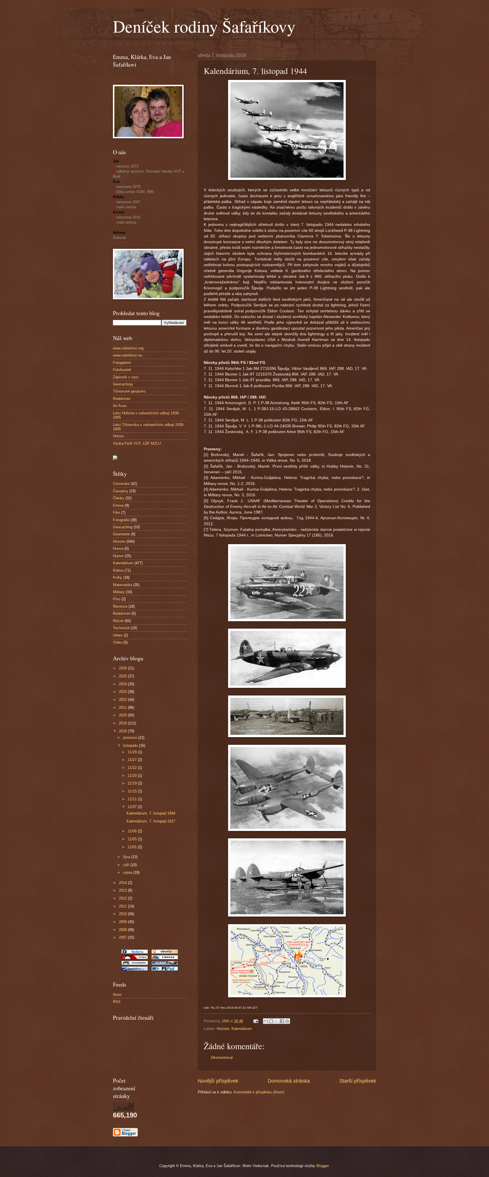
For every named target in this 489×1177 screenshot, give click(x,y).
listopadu (131, 745)
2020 (123, 715)
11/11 (133, 799)
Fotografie (121, 520)
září (126, 865)
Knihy (117, 577)
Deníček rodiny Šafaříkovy (204, 26)
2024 (123, 684)
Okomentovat (222, 1057)
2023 (123, 692)
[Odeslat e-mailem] (266, 1021)
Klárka (118, 570)
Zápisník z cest (125, 377)
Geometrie (121, 534)
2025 (123, 676)
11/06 (133, 831)
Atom (117, 995)
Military (119, 592)
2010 (123, 914)
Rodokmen (121, 398)
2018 (123, 731)
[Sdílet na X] (276, 1021)
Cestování (121, 484)
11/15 (133, 791)
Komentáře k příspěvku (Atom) (259, 1092)
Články (118, 498)
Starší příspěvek (357, 1081)
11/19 (133, 783)
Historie (223, 1029)
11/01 (133, 847)
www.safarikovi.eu (127, 355)
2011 (123, 906)
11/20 (133, 775)
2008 (123, 930)
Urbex (118, 635)
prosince (130, 737)
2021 (123, 707)
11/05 (133, 839)
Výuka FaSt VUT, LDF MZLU (137, 443)
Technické (121, 628)
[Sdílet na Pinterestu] (287, 1021)
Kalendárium (241, 1029)
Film (116, 512)
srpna (128, 872)
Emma (118, 505)
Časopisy (120, 491)
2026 (123, 668)
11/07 (133, 807)
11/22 (133, 767)
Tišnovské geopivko (129, 391)
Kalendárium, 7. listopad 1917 (150, 821)
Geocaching (122, 384)
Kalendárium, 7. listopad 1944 (150, 813)
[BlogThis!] (271, 1021)
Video (117, 642)
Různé (118, 621)
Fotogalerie (122, 362)
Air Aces (120, 406)
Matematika (122, 585)
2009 (123, 922)
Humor (118, 556)
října (127, 857)
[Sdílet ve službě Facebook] (282, 1021)
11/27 (133, 760)
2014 (123, 883)
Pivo (116, 599)
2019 (123, 723)
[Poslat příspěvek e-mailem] (255, 1021)
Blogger (322, 1166)
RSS (117, 1002)
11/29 (133, 752)
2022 (123, 699)
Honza (118, 436)
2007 (123, 937)
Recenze (120, 606)
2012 (123, 898)
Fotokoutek (122, 370)
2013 (123, 890)
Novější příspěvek (218, 1081)
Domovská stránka (289, 1081)
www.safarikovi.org (128, 348)
